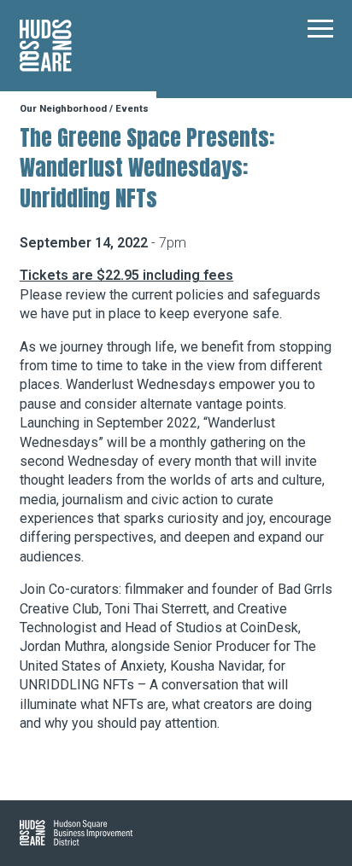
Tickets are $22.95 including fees (126, 275)
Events (132, 108)
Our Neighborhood (63, 108)
